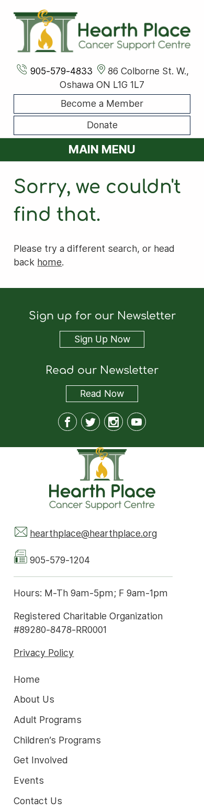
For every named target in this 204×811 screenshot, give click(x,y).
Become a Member (102, 103)
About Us (34, 699)
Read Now (95, 394)
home (49, 262)
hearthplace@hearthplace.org (93, 533)
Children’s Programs (57, 740)
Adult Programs (48, 719)
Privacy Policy (44, 652)
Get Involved (41, 760)
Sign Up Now (102, 339)
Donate (102, 125)
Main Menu (102, 149)
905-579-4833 (61, 70)
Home (27, 679)
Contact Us (38, 800)
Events (29, 780)
